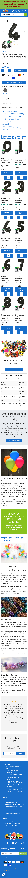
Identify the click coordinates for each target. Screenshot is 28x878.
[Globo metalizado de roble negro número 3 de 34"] (21, 187)
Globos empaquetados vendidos (11, 119)
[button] (3, 874)
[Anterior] (3, 32)
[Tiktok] (16, 843)
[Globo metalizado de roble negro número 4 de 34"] (7, 226)
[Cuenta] (22, 11)
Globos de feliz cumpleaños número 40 (13, 116)
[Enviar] (25, 14)
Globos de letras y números (10, 118)
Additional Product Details (9, 103)
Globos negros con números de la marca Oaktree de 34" (13, 137)
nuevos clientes (9, 808)
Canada (10, 786)
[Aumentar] (9, 70)
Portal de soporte (10, 800)
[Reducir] (2, 70)
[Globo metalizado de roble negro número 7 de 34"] (21, 265)
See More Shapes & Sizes (14, 82)
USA (9, 779)
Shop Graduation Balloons (14, 369)
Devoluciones (8, 811)
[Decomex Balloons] (14, 607)
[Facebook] (7, 843)
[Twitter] (5, 843)
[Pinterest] (19, 843)
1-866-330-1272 (12, 772)
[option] (14, 32)
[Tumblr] (21, 843)
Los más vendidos (7, 126)
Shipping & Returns (7, 99)
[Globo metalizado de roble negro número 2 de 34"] (7, 187)
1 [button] (12, 727)
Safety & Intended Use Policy (13, 823)
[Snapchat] (23, 843)
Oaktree (4, 51)
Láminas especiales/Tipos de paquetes (13, 128)
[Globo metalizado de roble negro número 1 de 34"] (21, 147)
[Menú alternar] (1, 10)
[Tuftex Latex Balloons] (14, 553)
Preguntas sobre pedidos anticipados (15, 804)
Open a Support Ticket (14, 440)
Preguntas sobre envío (11, 802)
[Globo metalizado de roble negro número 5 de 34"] (21, 226)
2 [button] (14, 727)
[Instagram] (10, 843)
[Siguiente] (24, 32)
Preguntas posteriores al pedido (14, 806)
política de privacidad (11, 825)
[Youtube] (13, 843)
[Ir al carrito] (26, 11)
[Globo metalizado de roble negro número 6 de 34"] (7, 265)
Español (5, 858)
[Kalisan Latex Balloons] (14, 664)
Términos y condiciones (11, 821)
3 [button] (15, 727)
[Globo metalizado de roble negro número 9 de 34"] (21, 303)
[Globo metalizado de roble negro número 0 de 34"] (7, 147)
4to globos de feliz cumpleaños (11, 111)
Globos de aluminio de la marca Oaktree (13, 113)
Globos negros (7, 121)
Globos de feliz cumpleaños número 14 (13, 114)
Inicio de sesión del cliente (12, 813)
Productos (5, 129)
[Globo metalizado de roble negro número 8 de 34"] (7, 303)
